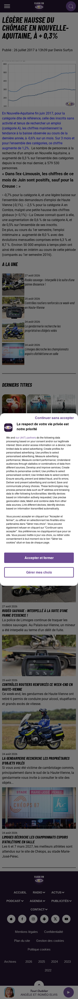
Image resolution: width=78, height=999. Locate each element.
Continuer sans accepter (54, 417)
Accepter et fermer (39, 557)
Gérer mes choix (39, 572)
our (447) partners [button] (26, 437)
